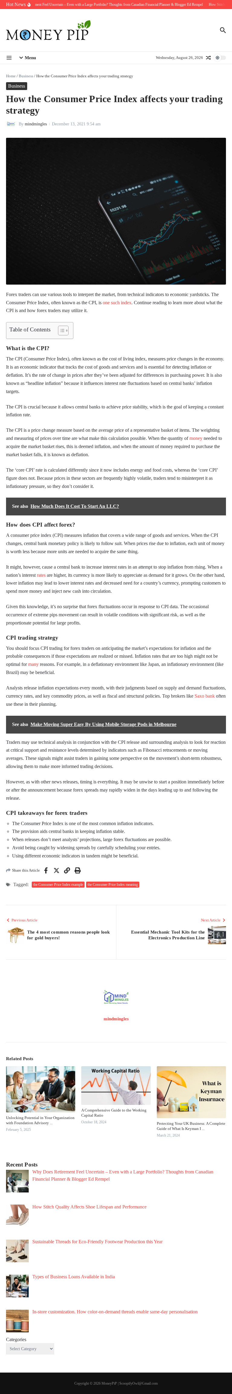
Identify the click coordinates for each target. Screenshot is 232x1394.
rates (41, 575)
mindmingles (36, 124)
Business (26, 76)
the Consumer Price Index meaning (113, 885)
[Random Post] (208, 57)
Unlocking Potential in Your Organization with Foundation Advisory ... (40, 1120)
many (33, 664)
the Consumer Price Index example (58, 885)
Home (11, 76)
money (195, 438)
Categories (16, 1339)
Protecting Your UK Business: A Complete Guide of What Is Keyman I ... (191, 1126)
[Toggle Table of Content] (60, 330)
